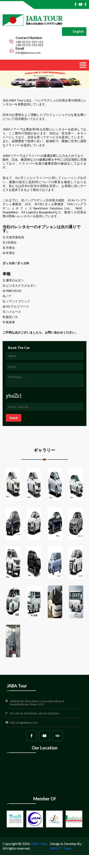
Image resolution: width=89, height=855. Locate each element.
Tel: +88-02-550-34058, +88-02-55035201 (34, 713)
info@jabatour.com (28, 52)
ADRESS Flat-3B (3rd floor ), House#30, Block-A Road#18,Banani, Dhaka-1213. (37, 703)
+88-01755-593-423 (29, 45)
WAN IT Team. (61, 848)
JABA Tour (38, 844)
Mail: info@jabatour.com (24, 722)
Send (13, 418)
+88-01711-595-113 (29, 42)
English (78, 31)
